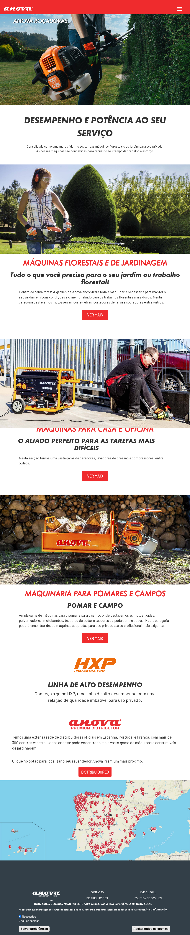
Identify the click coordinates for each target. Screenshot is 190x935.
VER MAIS (95, 314)
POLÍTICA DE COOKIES (148, 898)
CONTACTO (97, 892)
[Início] (19, 9)
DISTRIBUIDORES (95, 772)
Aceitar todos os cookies (150, 928)
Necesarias (29, 916)
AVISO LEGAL (148, 892)
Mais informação (156, 909)
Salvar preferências (34, 928)
